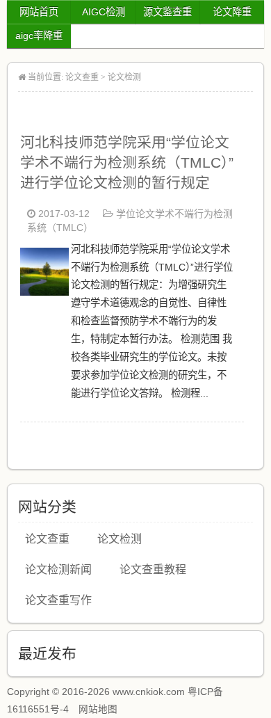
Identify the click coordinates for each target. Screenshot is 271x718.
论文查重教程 (153, 569)
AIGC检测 (103, 11)
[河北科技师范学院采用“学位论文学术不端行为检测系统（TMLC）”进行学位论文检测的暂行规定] (44, 292)
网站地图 (98, 709)
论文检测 (124, 77)
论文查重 (82, 77)
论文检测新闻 (58, 569)
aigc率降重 (39, 35)
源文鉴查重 (167, 11)
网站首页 (38, 11)
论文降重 (232, 11)
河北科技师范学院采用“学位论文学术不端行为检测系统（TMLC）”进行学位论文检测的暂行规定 (126, 162)
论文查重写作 (58, 600)
